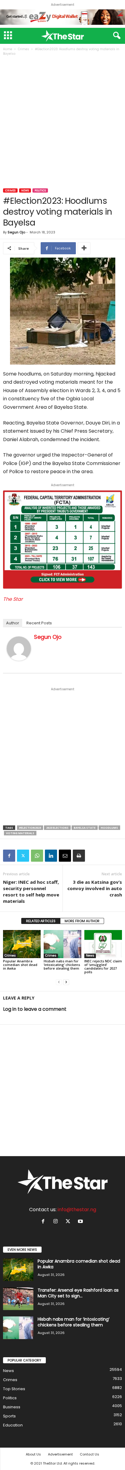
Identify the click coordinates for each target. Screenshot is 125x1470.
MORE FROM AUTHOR (82, 921)
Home (7, 49)
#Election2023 (30, 828)
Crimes (23, 49)
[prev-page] (59, 982)
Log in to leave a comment (34, 1009)
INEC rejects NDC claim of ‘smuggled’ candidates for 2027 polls (103, 966)
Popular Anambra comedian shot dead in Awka (20, 965)
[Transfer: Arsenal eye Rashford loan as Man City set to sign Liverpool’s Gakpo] (18, 1298)
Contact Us (89, 1454)
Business (11, 1407)
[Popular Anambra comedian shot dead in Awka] (22, 944)
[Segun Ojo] (19, 648)
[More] (84, 248)
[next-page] (66, 982)
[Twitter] (23, 856)
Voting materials (20, 833)
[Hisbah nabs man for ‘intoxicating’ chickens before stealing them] (62, 944)
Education (13, 1425)
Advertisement (60, 1454)
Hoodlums (109, 828)
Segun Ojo (16, 232)
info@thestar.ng (77, 1209)
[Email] (65, 856)
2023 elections (57, 828)
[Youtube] (81, 1221)
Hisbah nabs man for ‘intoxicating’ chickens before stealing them (62, 965)
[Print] (79, 856)
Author (12, 623)
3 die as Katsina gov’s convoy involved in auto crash (94, 888)
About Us (33, 1454)
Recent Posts (39, 623)
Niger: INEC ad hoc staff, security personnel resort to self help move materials (31, 891)
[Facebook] (9, 856)
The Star (13, 599)
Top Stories (14, 1389)
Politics (40, 190)
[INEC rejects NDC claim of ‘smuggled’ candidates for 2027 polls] (103, 944)
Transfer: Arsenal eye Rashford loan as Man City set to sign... (78, 1293)
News (25, 190)
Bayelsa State (85, 828)
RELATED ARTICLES (41, 921)
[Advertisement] (62, 122)
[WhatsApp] (37, 856)
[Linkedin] (51, 856)
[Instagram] (57, 1221)
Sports (9, 1416)
